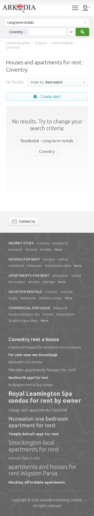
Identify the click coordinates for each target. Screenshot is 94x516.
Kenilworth (60, 243)
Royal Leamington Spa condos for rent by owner (44, 397)
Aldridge (49, 282)
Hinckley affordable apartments (36, 482)
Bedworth (60, 308)
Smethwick (16, 265)
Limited (60, 500)
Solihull (62, 259)
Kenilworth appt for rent (28, 378)
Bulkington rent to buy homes (30, 385)
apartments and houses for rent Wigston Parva (42, 470)
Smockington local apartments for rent (33, 446)
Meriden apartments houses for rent (42, 369)
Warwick (31, 249)
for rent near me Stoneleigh (33, 355)
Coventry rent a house (33, 339)
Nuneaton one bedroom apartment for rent (38, 422)
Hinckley (46, 249)
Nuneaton (15, 249)
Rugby (12, 298)
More (58, 249)
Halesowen (34, 265)
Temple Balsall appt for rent (33, 434)
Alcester (34, 282)
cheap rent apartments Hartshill (37, 410)
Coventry (43, 243)
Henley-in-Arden (50, 298)
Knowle (48, 314)
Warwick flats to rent (24, 458)
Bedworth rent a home (25, 362)
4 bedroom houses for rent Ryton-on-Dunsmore (44, 347)
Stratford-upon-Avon (23, 320)
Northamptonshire (58, 265)
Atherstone (60, 275)
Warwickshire (65, 314)
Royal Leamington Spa (24, 314)
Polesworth (28, 298)
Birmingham (16, 282)
